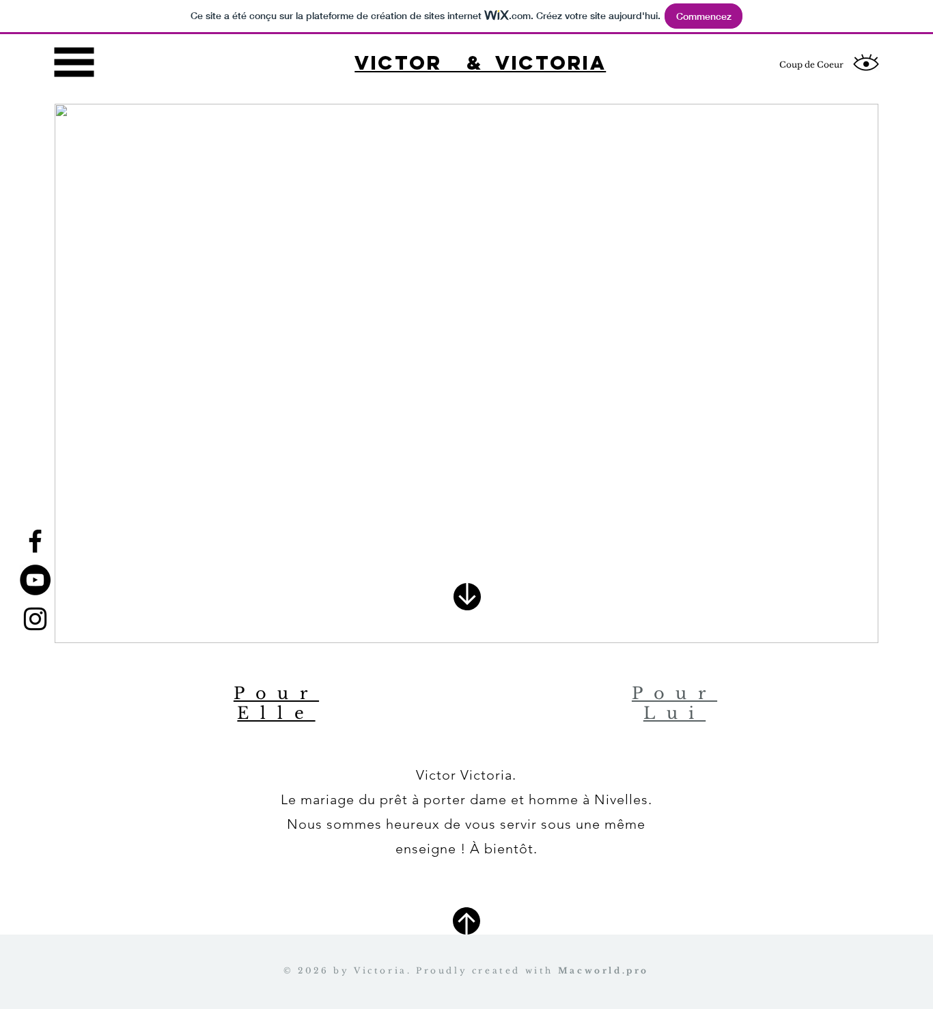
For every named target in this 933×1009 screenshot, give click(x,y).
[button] (74, 62)
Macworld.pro (603, 970)
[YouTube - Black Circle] (35, 580)
